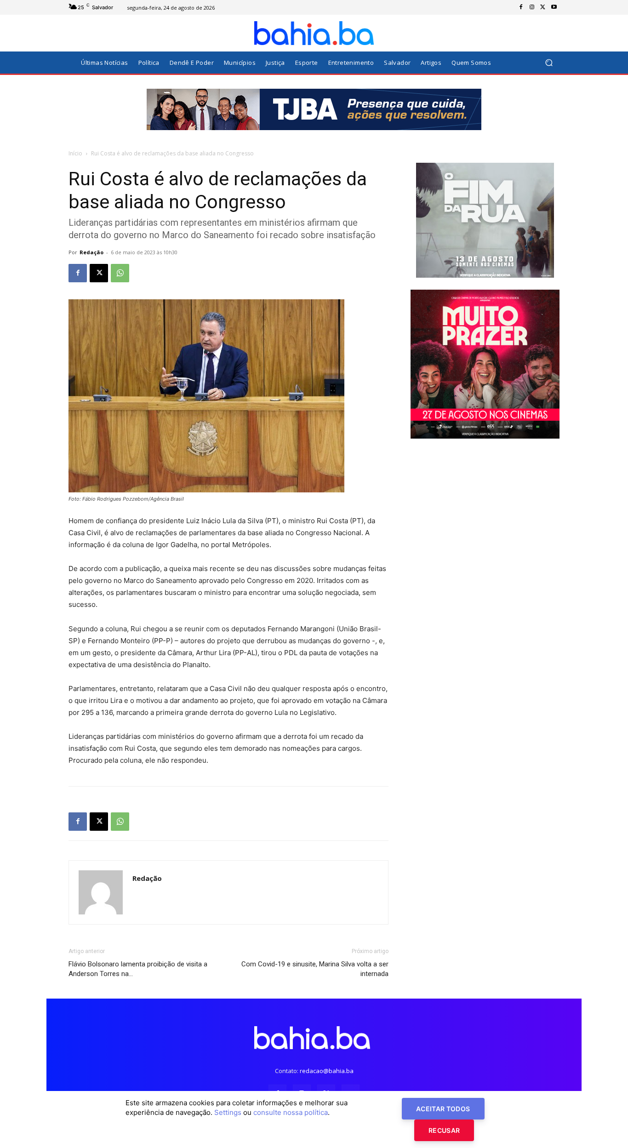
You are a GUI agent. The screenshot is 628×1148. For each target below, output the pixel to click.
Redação (91, 252)
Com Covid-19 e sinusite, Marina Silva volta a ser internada (314, 969)
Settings (227, 1112)
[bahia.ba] (314, 33)
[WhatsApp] (120, 273)
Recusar (444, 1130)
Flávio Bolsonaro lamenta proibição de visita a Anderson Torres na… (138, 969)
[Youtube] (553, 7)
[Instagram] (531, 7)
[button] (548, 63)
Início (75, 153)
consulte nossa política (290, 1112)
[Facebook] (520, 7)
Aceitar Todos (443, 1109)
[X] (542, 7)
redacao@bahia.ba (327, 1071)
